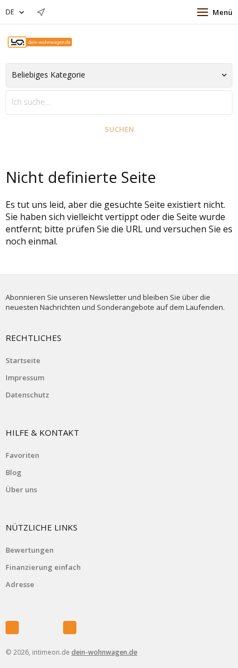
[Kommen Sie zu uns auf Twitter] (41, 627)
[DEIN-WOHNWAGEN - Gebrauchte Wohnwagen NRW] (40, 42)
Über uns (21, 489)
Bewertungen (30, 550)
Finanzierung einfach (43, 567)
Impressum (25, 378)
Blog (14, 472)
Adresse (20, 584)
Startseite (23, 360)
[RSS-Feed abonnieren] (69, 627)
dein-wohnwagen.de (104, 652)
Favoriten (22, 455)
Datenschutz (27, 395)
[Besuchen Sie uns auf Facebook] (12, 627)
